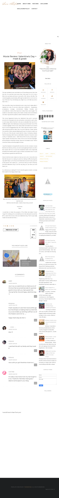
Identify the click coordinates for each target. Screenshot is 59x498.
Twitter (52, 98)
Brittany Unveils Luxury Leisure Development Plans (50, 322)
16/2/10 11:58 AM (13, 360)
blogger (19, 52)
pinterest (52, 92)
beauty (41, 153)
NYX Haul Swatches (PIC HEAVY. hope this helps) (50, 242)
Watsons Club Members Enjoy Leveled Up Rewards (50, 305)
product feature (44, 158)
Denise (11, 341)
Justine (11, 371)
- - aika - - (12, 327)
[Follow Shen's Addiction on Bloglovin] (47, 195)
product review (44, 161)
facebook (43, 98)
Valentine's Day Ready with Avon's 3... (29, 264)
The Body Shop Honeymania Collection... (9, 263)
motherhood (49, 156)
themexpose (28, 487)
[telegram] (7, 226)
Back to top (49, 489)
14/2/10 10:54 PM (13, 305)
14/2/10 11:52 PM (13, 329)
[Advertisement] (30, 46)
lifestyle (52, 153)
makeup (42, 156)
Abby (10, 281)
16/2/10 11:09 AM (13, 343)
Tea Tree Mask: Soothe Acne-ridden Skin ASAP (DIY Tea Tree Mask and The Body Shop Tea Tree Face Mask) (47, 209)
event (46, 153)
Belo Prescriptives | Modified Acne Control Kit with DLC (50, 258)
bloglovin (43, 104)
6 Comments (33, 225)
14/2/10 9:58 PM (13, 283)
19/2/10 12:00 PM (13, 374)
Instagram (43, 92)
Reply (35, 296)
